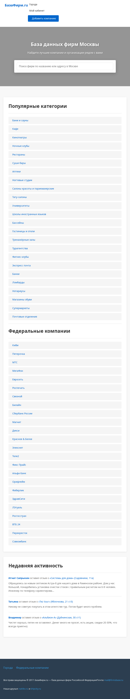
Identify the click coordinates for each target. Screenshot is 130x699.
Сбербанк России (22, 413)
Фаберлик (18, 490)
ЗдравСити (18, 498)
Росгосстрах (19, 515)
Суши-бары (19, 163)
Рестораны (18, 154)
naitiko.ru (23, 688)
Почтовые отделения (24, 316)
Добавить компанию (44, 18)
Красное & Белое (22, 439)
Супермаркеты (21, 308)
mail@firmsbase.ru (113, 680)
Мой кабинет (37, 10)
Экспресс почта (21, 265)
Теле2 (15, 456)
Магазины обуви (22, 299)
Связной (17, 396)
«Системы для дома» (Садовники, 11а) (72, 578)
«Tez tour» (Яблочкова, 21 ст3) (55, 601)
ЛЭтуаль (17, 507)
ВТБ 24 (16, 524)
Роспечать (18, 387)
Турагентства (20, 248)
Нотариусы (18, 291)
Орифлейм (18, 481)
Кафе (15, 128)
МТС (14, 362)
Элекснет (17, 447)
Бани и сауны (20, 120)
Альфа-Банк (19, 473)
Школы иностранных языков (29, 214)
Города (33, 4)
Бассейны (18, 222)
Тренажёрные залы (23, 239)
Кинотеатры (19, 137)
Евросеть (17, 379)
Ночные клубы (20, 145)
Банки (15, 274)
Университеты (20, 205)
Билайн (16, 405)
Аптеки (16, 171)
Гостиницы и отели (23, 231)
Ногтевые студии (22, 180)
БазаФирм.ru (16, 5)
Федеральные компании (32, 668)
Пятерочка (18, 353)
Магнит (16, 422)
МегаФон (17, 370)
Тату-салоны (19, 197)
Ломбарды (18, 282)
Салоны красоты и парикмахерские (33, 188)
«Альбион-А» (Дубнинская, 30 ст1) (61, 617)
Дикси (15, 430)
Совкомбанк (19, 541)
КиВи (15, 345)
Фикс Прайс (19, 464)
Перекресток (19, 533)
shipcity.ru (36, 688)
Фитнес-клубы (20, 256)
